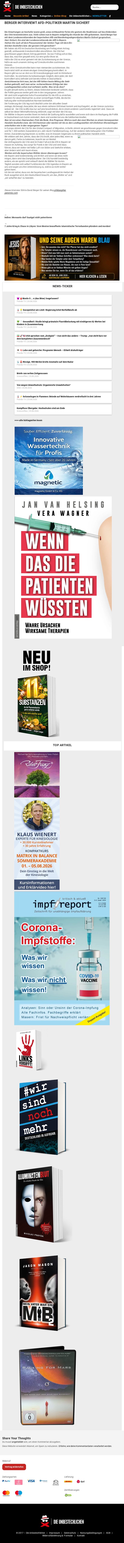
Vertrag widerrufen (14, 1467)
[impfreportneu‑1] (62, 958)
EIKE (19, 388)
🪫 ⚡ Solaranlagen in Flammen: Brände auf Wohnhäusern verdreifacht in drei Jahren (59, 396)
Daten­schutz (70, 1533)
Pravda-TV (21, 301)
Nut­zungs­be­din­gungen (91, 1533)
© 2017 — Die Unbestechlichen (30, 1533)
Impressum (54, 1533)
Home (8, 16)
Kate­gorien (45, 16)
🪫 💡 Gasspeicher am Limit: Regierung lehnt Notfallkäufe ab (47, 310)
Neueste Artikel (21, 16)
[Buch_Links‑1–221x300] (31, 1049)
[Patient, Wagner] (63, 567)
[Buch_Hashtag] (43, 1117)
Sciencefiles (22, 376)
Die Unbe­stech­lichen (79, 16)
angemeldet (17, 1442)
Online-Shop (60, 16)
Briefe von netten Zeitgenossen (32, 373)
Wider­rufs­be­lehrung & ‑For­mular (57, 1535)
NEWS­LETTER (99, 16)
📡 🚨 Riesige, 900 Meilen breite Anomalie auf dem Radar (45, 362)
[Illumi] (43, 1205)
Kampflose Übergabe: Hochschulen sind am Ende (41, 408)
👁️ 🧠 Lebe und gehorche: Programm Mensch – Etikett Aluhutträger (50, 350)
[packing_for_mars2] (57, 1383)
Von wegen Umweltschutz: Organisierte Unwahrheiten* (44, 385)
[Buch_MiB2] (43, 1293)
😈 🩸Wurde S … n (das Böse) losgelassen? (38, 298)
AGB (108, 1533)
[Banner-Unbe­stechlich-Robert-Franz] (37, 774)
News (34, 16)
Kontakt (81, 1535)
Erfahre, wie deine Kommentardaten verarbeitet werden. (85, 1446)
